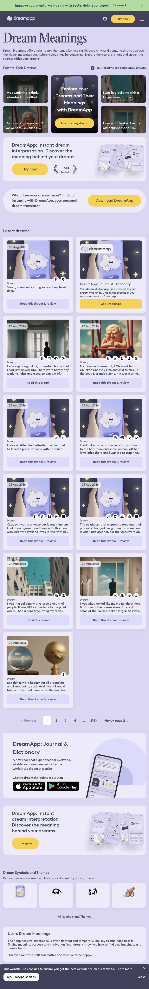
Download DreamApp (114, 200)
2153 (93, 720)
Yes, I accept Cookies (21, 977)
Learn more (124, 969)
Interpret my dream (74, 123)
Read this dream (38, 383)
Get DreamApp (111, 304)
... (84, 720)
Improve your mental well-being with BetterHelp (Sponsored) (62, 5)
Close (142, 977)
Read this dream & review (38, 304)
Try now (123, 19)
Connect (119, 5)
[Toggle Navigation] (142, 19)
